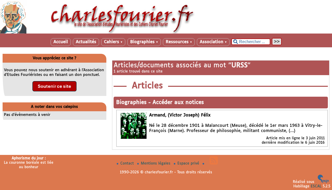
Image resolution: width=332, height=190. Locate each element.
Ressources (179, 42)
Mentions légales (156, 163)
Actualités (86, 42)
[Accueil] (166, 32)
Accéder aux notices (178, 102)
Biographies (144, 42)
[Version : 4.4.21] (323, 182)
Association (213, 42)
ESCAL (316, 186)
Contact (127, 163)
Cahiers (113, 42)
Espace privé (188, 163)
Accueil (60, 42)
